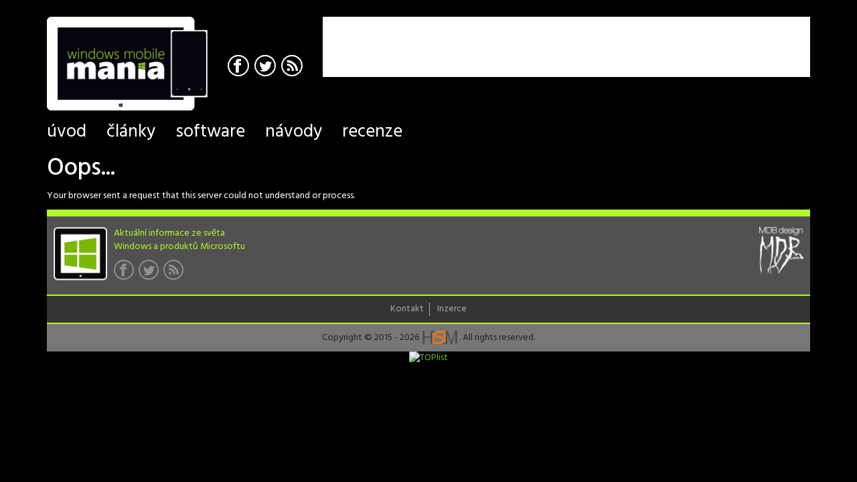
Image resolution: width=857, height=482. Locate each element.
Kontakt (407, 309)
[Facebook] (240, 67)
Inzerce (452, 309)
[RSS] (293, 67)
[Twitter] (266, 67)
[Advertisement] (653, 37)
